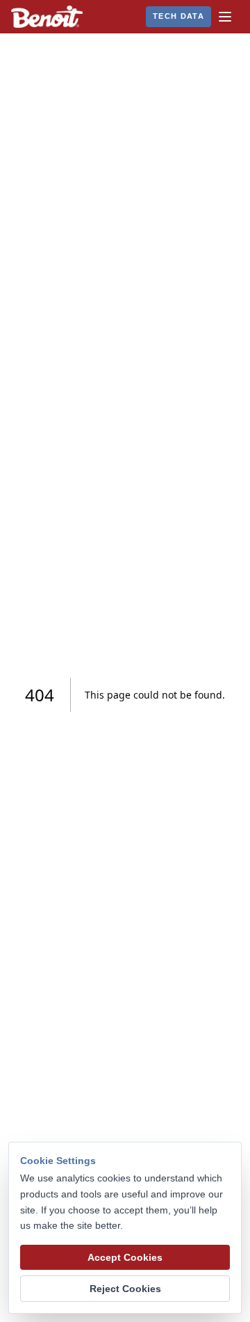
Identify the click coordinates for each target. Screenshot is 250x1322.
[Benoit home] (47, 17)
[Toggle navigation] (225, 17)
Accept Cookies (125, 1257)
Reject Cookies (125, 1288)
